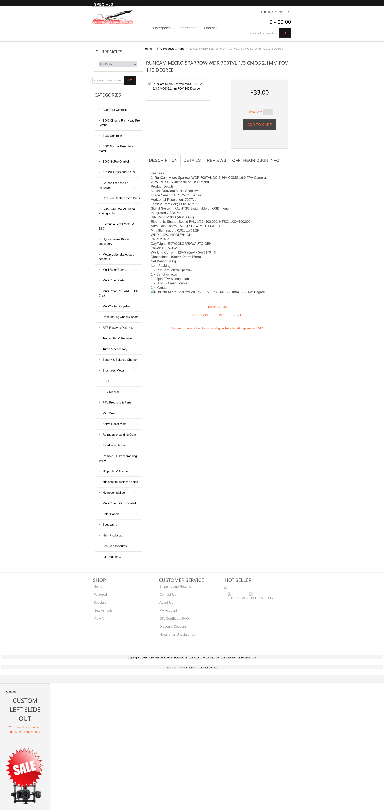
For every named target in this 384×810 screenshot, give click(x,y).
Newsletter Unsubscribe (177, 634)
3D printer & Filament (120, 473)
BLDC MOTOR (262, 598)
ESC (120, 381)
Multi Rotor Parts (120, 280)
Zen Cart (194, 657)
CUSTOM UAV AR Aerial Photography (118, 211)
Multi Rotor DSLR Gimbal (120, 505)
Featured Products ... (116, 546)
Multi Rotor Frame (120, 269)
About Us (166, 602)
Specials (103, 4)
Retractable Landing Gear (120, 436)
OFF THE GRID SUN (160, 657)
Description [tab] (163, 160)
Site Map (171, 667)
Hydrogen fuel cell (120, 492)
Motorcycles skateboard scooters (118, 257)
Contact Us (167, 594)
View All (99, 618)
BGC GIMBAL (240, 598)
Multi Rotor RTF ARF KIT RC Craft (120, 293)
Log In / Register (275, 12)
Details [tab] (192, 160)
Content (11, 691)
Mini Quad (120, 413)
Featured (100, 594)
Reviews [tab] (216, 160)
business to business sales (120, 483)
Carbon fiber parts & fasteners (118, 185)
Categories (162, 28)
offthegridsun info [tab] (255, 160)
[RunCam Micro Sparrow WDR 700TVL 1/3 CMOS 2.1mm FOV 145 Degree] (176, 86)
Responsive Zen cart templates (219, 657)
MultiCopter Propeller (120, 308)
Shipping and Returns (175, 586)
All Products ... (112, 556)
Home (149, 48)
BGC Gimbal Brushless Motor (118, 149)
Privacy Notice (187, 667)
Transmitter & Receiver (120, 340)
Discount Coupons (173, 626)
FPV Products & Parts (170, 48)
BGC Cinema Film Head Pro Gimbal (119, 123)
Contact (210, 28)
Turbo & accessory (120, 349)
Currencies (108, 52)
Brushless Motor (120, 370)
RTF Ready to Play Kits (120, 329)
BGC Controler (120, 135)
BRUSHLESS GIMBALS (120, 174)
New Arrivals (103, 610)
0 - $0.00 (280, 22)
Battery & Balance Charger (120, 361)
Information (187, 28)
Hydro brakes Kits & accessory (118, 242)
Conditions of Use (207, 667)
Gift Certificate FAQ (174, 618)
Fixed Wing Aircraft (120, 445)
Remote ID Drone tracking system (118, 458)
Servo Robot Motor (120, 423)
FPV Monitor (120, 392)
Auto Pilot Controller (120, 111)
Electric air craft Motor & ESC (118, 226)
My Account (168, 610)
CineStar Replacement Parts (121, 200)
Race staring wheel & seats (120, 319)
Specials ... (110, 524)
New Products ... (113, 535)
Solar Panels (120, 514)
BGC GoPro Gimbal (120, 161)
